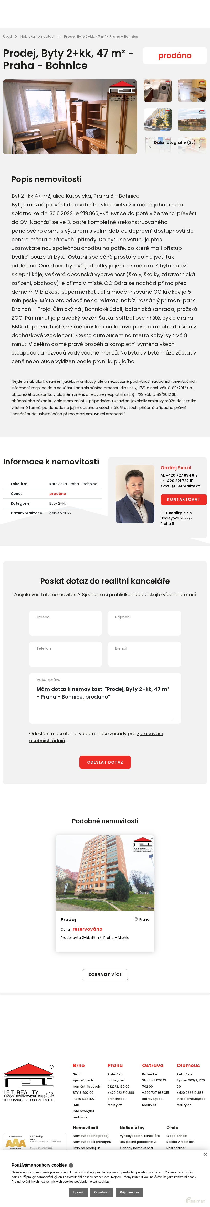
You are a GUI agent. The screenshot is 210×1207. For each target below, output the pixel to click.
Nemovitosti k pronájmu (92, 1142)
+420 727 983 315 (155, 1092)
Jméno (43, 617)
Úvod (7, 36)
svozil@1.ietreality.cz (180, 486)
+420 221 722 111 (179, 480)
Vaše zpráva (48, 679)
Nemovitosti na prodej (90, 1135)
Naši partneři (176, 1148)
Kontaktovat (184, 499)
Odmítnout (101, 1192)
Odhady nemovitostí (136, 1148)
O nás (172, 1127)
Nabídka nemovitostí (37, 36)
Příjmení (123, 617)
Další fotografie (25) (175, 142)
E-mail (121, 648)
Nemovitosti (85, 1127)
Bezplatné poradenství (138, 1142)
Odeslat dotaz (105, 762)
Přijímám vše (129, 1192)
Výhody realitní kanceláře (140, 1135)
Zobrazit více (105, 974)
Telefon (43, 648)
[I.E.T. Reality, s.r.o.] (28, 1082)
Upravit (78, 1192)
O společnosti (177, 1135)
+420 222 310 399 (121, 1092)
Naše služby (132, 1127)
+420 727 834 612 (182, 475)
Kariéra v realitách (180, 1142)
